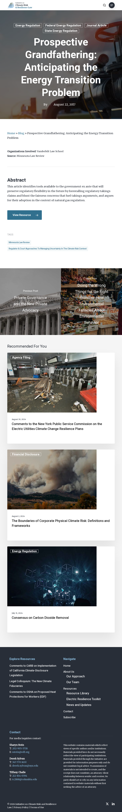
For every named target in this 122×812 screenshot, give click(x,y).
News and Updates (78, 705)
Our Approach (75, 676)
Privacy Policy (21, 807)
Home (11, 133)
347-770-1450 (19, 762)
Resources (70, 689)
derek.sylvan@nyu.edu (25, 765)
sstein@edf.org (20, 752)
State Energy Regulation (61, 31)
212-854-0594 (19, 775)
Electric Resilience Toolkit (83, 699)
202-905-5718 (20, 748)
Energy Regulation (27, 25)
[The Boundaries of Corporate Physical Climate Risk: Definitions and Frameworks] (61, 495)
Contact (68, 711)
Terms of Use (37, 807)
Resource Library (77, 693)
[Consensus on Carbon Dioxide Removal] (61, 589)
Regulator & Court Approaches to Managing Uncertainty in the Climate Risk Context (48, 248)
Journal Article (96, 25)
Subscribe (69, 717)
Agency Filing (21, 357)
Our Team (72, 682)
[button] (112, 5)
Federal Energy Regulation (63, 25)
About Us (68, 672)
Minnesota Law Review (19, 242)
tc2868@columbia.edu (24, 779)
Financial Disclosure (25, 454)
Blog (21, 133)
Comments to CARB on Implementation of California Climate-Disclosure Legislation (33, 670)
